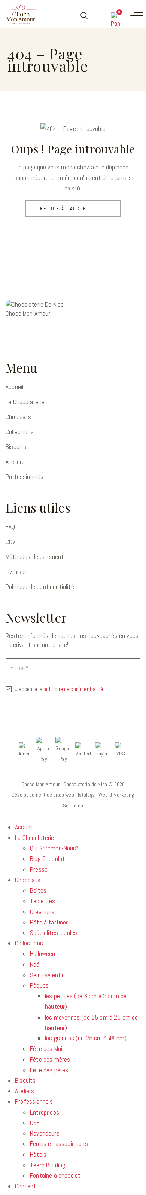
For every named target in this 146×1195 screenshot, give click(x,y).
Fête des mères (50, 1059)
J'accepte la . (59, 689)
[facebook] (13, 338)
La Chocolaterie (25, 402)
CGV (11, 542)
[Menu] (136, 15)
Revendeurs (45, 1133)
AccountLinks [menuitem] (98, 15)
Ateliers (15, 462)
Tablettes (42, 901)
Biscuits (16, 447)
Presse (39, 869)
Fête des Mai (46, 1049)
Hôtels (38, 1154)
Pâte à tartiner (49, 922)
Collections (20, 432)
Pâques (39, 985)
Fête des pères (49, 1070)
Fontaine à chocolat (55, 1175)
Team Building (47, 1165)
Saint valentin (47, 975)
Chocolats (18, 417)
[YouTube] (34, 338)
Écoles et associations (59, 1144)
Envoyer (133, 667)
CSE (35, 1123)
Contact (25, 1186)
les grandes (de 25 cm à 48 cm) (86, 1038)
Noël (35, 964)
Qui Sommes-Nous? (54, 848)
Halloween (42, 954)
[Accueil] (21, 14)
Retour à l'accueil (65, 208)
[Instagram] (54, 338)
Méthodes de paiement (35, 557)
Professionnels (24, 477)
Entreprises (44, 1112)
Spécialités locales (53, 933)
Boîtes (38, 890)
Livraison (17, 572)
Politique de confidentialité (40, 587)
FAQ (10, 527)
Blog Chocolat (47, 859)
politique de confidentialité (73, 689)
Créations (42, 912)
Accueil (14, 387)
